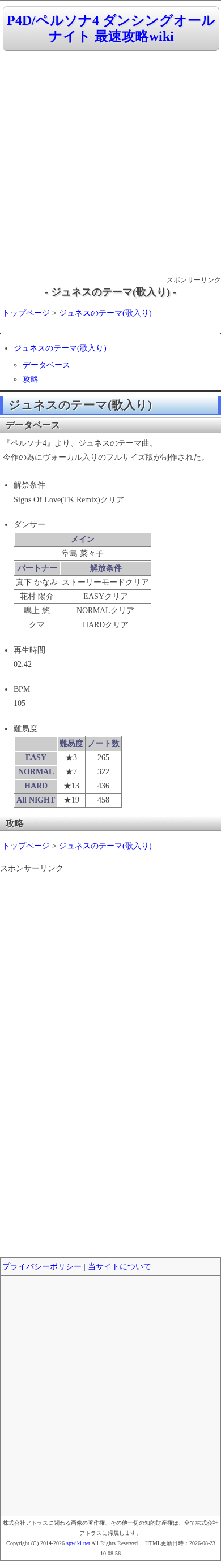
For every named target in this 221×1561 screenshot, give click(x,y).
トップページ (26, 313)
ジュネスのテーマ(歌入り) (105, 313)
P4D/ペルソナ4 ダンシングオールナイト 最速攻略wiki (111, 28)
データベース (46, 365)
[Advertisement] (110, 164)
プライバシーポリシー (42, 1266)
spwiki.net (78, 1543)
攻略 (31, 379)
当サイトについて (119, 1266)
